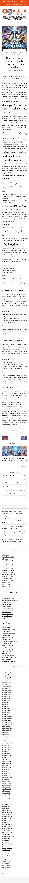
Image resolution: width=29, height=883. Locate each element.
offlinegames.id (6, 686)
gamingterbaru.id (7, 718)
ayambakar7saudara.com (10, 600)
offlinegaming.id (7, 728)
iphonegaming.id (7, 722)
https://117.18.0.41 (8, 568)
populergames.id (7, 848)
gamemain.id (6, 793)
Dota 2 (8, 1)
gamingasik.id (6, 751)
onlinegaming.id (6, 730)
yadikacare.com (6, 651)
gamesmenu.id (6, 767)
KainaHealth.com (7, 647)
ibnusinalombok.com (8, 655)
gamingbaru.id (6, 818)
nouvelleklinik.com (7, 645)
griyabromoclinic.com (8, 661)
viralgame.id (5, 863)
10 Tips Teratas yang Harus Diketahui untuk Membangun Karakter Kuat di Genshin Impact (13, 534)
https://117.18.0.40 (8, 580)
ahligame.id (5, 806)
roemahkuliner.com (7, 604)
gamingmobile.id (7, 708)
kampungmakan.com (8, 610)
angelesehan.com (7, 616)
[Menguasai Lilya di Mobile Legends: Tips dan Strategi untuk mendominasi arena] (23, 438)
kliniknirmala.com (7, 643)
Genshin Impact (15, 1)
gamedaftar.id (6, 856)
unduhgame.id (6, 865)
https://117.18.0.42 (8, 565)
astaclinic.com (6, 653)
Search (24, 467)
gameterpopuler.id (7, 860)
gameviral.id (5, 854)
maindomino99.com (8, 570)
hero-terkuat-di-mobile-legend (10, 430)
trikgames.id (5, 704)
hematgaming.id (7, 777)
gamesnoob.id (6, 838)
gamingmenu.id (6, 749)
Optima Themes (19, 880)
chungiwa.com (6, 631)
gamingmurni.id (6, 745)
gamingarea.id (6, 755)
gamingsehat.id (6, 826)
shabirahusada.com (8, 649)
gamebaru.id (6, 850)
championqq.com (7, 578)
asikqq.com (5, 555)
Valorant (22, 4)
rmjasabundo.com (7, 626)
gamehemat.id (6, 789)
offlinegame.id (6, 726)
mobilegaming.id (7, 724)
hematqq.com (6, 582)
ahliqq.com (5, 559)
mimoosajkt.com (7, 627)
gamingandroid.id (7, 716)
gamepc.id (5, 684)
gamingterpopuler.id (8, 836)
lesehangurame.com (8, 598)
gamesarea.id (6, 803)
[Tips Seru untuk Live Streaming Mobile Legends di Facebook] (5, 438)
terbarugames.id (7, 738)
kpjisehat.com (6, 635)
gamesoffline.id (6, 694)
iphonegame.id (6, 720)
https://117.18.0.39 (8, 561)
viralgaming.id (6, 834)
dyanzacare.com (7, 659)
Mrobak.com (5, 620)
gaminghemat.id (7, 743)
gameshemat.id (6, 785)
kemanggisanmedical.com (10, 641)
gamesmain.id (6, 773)
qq (2, 873)
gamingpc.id (5, 714)
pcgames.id (5, 734)
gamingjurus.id (6, 747)
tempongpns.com (7, 602)
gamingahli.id (6, 753)
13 (14, 486)
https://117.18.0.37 (8, 576)
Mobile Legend (15, 4)
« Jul (3, 501)
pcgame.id (5, 732)
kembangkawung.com (8, 629)
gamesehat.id (6, 858)
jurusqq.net (5, 563)
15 (21, 486)
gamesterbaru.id (7, 696)
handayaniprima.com (8, 608)
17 (3, 490)
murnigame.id (6, 801)
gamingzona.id (6, 757)
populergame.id (6, 867)
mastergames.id (7, 812)
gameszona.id (6, 779)
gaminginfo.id (6, 741)
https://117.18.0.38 (8, 572)
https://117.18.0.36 (8, 557)
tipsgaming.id (6, 710)
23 (25, 490)
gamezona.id (6, 799)
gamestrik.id (5, 702)
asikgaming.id (6, 765)
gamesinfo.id (6, 688)
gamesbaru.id (6, 842)
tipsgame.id (5, 740)
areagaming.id (6, 763)
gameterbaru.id (6, 700)
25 (7, 493)
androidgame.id (6, 673)
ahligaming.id (6, 781)
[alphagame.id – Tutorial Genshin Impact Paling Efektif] (14, 12)
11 (7, 486)
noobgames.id (6, 852)
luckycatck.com (6, 612)
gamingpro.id (6, 822)
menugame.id (6, 814)
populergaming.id (7, 832)
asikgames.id (6, 791)
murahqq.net (6, 567)
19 (10, 490)
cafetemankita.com (7, 624)
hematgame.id (6, 810)
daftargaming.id (7, 828)
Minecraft (7, 4)
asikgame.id (5, 808)
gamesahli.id (6, 775)
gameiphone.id (6, 681)
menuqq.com (6, 586)
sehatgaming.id (6, 830)
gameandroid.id (6, 679)
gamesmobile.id (6, 692)
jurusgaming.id (6, 759)
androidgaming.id (7, 677)
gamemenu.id (6, 797)
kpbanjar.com (6, 639)
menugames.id (6, 783)
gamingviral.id (6, 820)
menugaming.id (6, 761)
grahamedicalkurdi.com (9, 657)
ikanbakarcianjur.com (8, 633)
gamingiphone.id (7, 706)
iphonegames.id (6, 682)
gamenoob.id (6, 846)
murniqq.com (6, 584)
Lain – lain (24, 1)
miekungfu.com (6, 622)
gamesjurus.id (6, 771)
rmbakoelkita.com (7, 614)
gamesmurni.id (6, 769)
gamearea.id (6, 804)
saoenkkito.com (6, 606)
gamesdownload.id (7, 844)
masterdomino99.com (8, 574)
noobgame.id (6, 861)
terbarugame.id (6, 736)
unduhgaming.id (7, 824)
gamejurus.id (6, 795)
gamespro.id (5, 840)
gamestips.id (6, 698)
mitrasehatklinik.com (8, 637)
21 (18, 490)
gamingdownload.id (8, 816)
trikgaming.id (6, 712)
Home (3, 1)
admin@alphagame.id (19, 70)
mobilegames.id (6, 690)
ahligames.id (6, 787)
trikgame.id (5, 675)
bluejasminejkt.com (7, 618)
